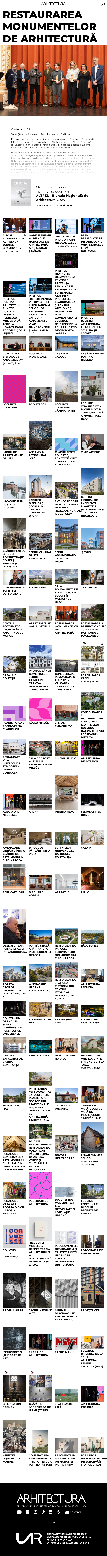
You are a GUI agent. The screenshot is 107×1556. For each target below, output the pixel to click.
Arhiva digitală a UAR (59, 1540)
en (53, 1522)
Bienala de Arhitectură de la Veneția (69, 1537)
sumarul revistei (45, 205)
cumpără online (65, 205)
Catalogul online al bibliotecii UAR (68, 1543)
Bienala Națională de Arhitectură (67, 1534)
